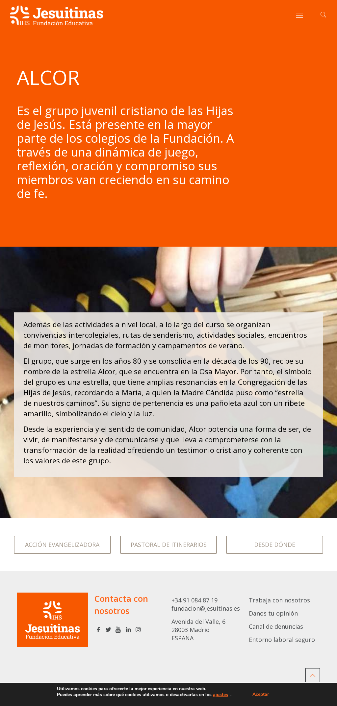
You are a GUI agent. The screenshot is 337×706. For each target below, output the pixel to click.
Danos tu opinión (273, 613)
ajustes (220, 695)
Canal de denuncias (276, 626)
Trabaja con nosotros (279, 600)
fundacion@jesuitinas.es (205, 608)
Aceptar (260, 694)
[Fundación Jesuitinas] (56, 15)
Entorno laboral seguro (282, 640)
